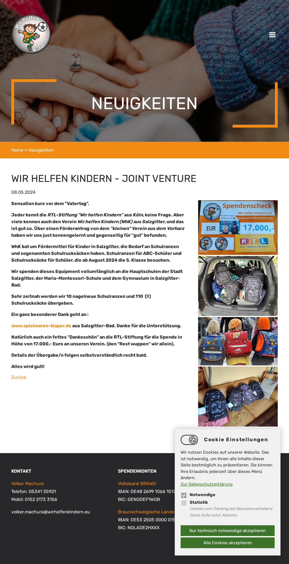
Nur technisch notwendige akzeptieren (227, 530)
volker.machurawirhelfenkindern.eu (50, 512)
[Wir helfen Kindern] (31, 52)
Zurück (18, 377)
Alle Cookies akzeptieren (227, 542)
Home (17, 150)
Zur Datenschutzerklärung (207, 484)
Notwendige (202, 494)
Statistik (199, 502)
